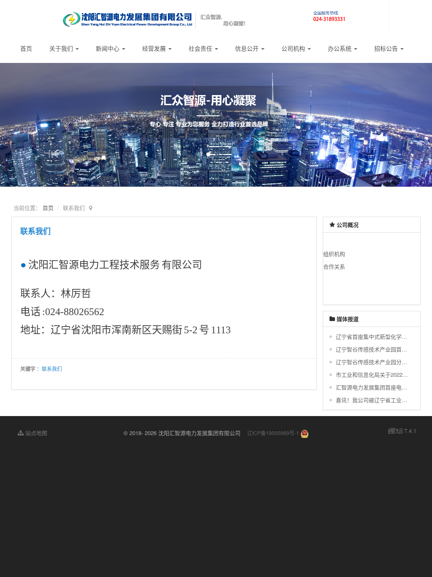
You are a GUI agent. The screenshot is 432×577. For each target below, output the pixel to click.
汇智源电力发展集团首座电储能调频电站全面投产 (373, 387)
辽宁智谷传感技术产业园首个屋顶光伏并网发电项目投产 (373, 349)
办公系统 (340, 48)
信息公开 (247, 48)
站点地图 (35, 433)
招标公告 (387, 48)
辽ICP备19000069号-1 (273, 432)
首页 (26, 48)
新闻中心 (108, 48)
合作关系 (334, 266)
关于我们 (62, 48)
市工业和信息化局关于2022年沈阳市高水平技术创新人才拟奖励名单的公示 (373, 374)
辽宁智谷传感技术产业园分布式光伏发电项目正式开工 (373, 362)
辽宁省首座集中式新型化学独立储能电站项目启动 (373, 336)
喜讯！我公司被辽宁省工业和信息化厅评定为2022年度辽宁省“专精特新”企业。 (373, 400)
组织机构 (334, 254)
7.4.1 (402, 431)
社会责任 (201, 48)
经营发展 (154, 48)
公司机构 (294, 48)
